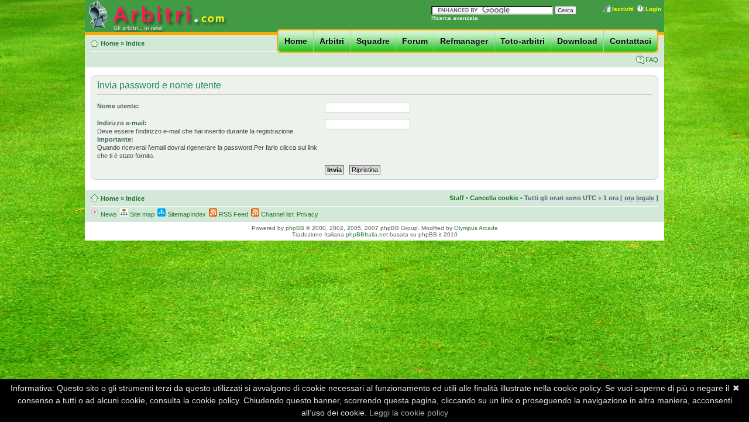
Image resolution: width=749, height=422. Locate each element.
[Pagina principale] (157, 30)
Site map (141, 214)
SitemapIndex (186, 214)
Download (577, 41)
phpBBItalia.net (367, 234)
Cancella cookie (494, 197)
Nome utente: (118, 105)
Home (295, 41)
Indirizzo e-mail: (122, 122)
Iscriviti (623, 9)
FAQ (651, 59)
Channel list (276, 214)
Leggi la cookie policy (408, 412)
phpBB (295, 228)
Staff (456, 197)
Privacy (307, 214)
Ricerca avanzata (454, 18)
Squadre (373, 41)
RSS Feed (232, 214)
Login (653, 9)
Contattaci (630, 41)
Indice (135, 43)
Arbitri (331, 41)
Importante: (115, 139)
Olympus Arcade (476, 228)
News (108, 214)
